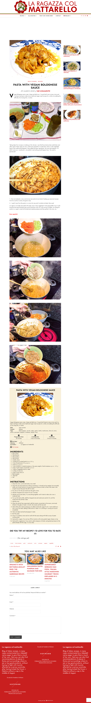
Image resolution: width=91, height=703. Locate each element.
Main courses (32, 81)
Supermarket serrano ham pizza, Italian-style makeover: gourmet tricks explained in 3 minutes (52, 571)
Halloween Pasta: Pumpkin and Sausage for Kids (35, 568)
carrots (11, 543)
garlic (24, 543)
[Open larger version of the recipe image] (35, 406)
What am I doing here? (46, 15)
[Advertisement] (45, 27)
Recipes (22, 15)
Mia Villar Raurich (15, 546)
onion (35, 543)
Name (12, 595)
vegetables (51, 543)
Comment (13, 616)
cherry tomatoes (18, 543)
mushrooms (30, 543)
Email (11, 602)
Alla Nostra (32, 15)
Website (12, 609)
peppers (45, 543)
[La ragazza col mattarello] (45, 7)
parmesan (40, 543)
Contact (58, 15)
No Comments (43, 91)
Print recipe (15, 447)
